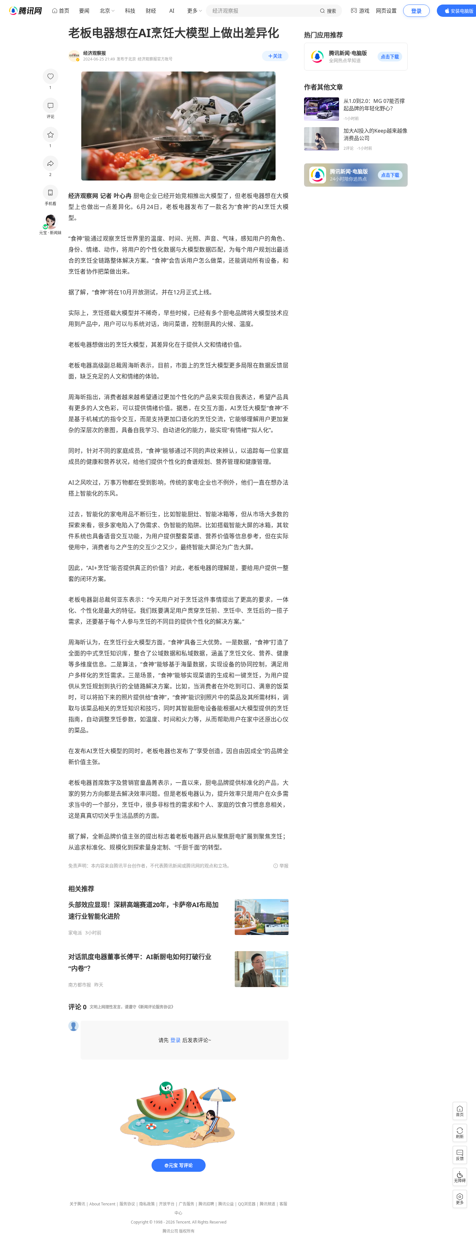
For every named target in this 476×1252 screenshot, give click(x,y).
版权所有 (187, 1231)
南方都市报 (79, 985)
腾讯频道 (267, 1204)
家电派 (75, 932)
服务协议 (127, 1204)
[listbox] (178, 936)
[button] (390, 56)
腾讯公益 (226, 1204)
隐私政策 (147, 1204)
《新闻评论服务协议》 (155, 1007)
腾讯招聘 (206, 1204)
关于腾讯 (77, 1204)
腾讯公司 (170, 1231)
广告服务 (186, 1204)
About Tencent (102, 1204)
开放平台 (167, 1204)
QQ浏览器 (246, 1204)
